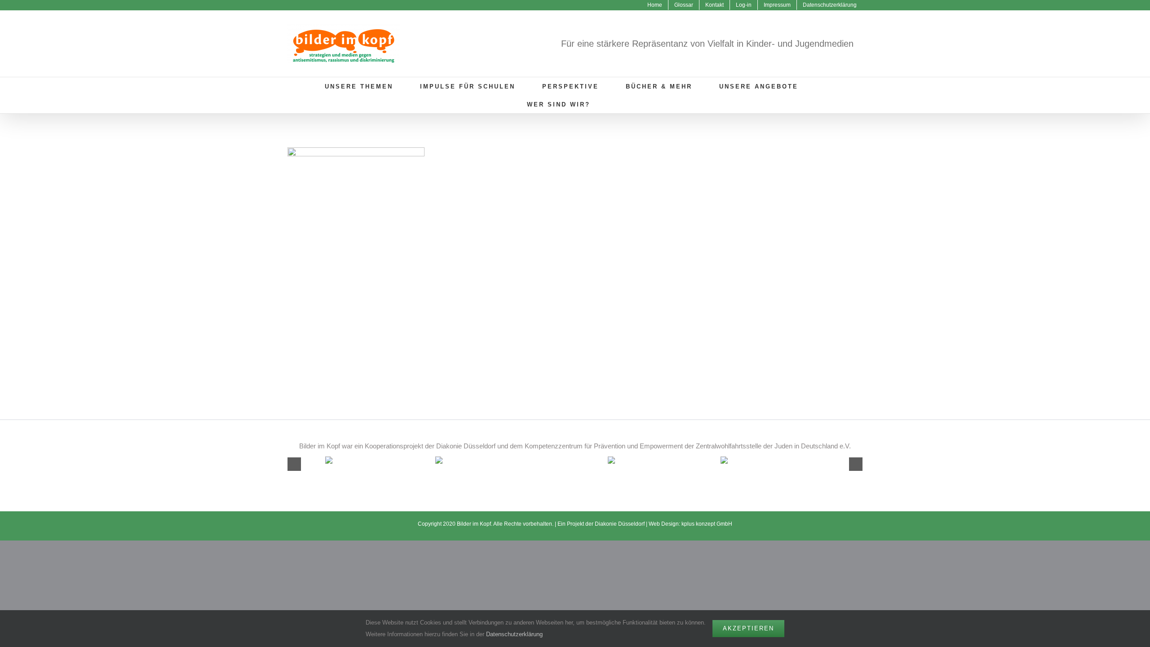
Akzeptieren (748, 628)
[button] (620, 104)
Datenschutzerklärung (514, 634)
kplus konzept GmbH (706, 524)
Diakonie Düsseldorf (620, 524)
